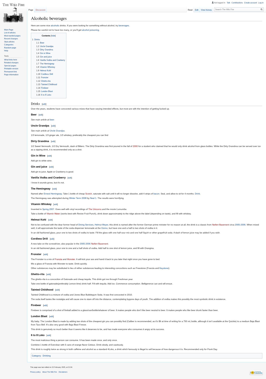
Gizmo (104, 228)
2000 (135, 146)
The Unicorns (94, 209)
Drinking (47, 355)
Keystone (164, 268)
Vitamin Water (53, 213)
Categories (8, 45)
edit (44, 104)
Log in (261, 3)
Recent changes (11, 39)
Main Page (8, 30)
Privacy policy (35, 372)
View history (206, 10)
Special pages (10, 66)
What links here (10, 60)
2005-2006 (240, 224)
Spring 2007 (48, 209)
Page (30, 10)
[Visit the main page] (13, 12)
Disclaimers (63, 372)
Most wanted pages (12, 36)
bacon (156, 193)
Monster (71, 259)
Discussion (40, 10)
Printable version (11, 69)
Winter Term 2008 (78, 198)
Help (6, 51)
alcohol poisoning (90, 30)
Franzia (58, 259)
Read (190, 10)
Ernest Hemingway (53, 193)
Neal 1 (93, 198)
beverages (124, 25)
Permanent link (10, 72)
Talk (228, 3)
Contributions (237, 3)
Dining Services (85, 224)
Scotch (88, 193)
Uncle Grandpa (57, 130)
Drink (197, 193)
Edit (196, 10)
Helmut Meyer (101, 224)
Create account (250, 3)
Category (36, 355)
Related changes (11, 63)
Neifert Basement (220, 224)
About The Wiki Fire (49, 372)
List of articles (10, 33)
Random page (10, 48)
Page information (11, 75)
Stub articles (9, 42)
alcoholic (55, 25)
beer (52, 119)
